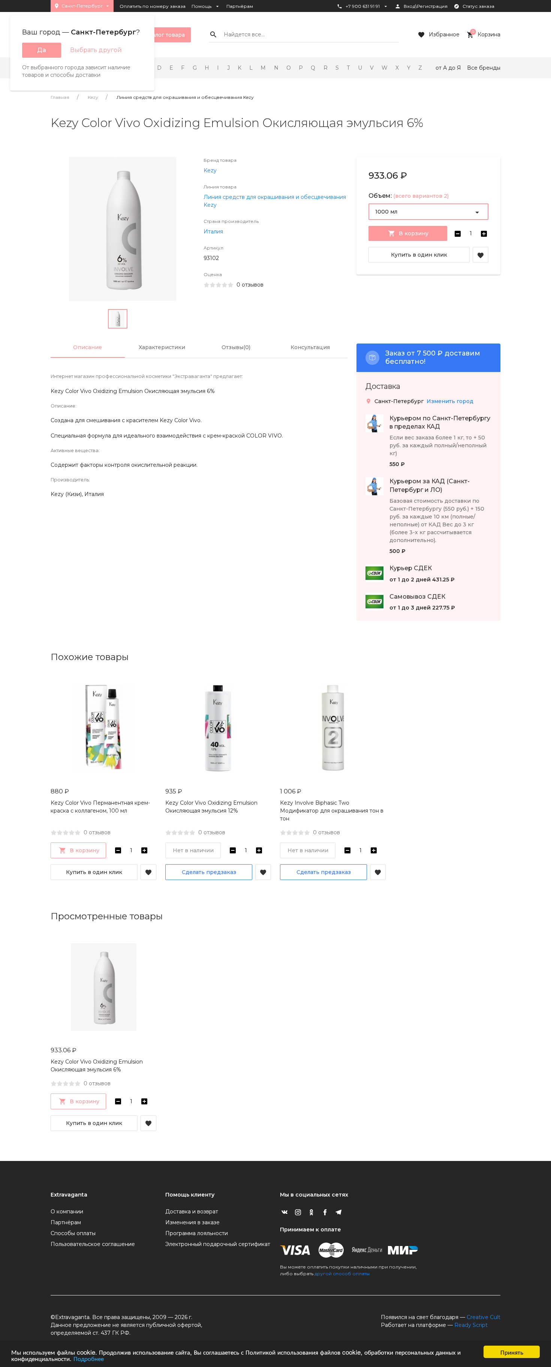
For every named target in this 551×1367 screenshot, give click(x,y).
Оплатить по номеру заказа (153, 6)
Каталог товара (164, 34)
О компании (67, 1211)
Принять (511, 1352)
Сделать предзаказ (209, 872)
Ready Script (471, 1325)
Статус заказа (478, 6)
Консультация (310, 347)
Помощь (201, 6)
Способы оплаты (73, 1233)
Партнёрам (239, 6)
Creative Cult (483, 1317)
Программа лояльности (196, 1233)
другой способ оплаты (342, 1273)
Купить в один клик (419, 254)
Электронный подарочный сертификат (217, 1244)
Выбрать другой (96, 50)
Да (41, 50)
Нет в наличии (193, 850)
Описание (87, 347)
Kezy (93, 97)
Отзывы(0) (236, 347)
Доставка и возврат (191, 1211)
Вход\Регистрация (426, 6)
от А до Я (448, 67)
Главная (60, 97)
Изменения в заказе (192, 1222)
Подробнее (88, 1358)
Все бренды (483, 67)
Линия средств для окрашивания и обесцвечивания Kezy (185, 97)
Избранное (444, 34)
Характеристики (162, 347)
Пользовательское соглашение (93, 1244)
